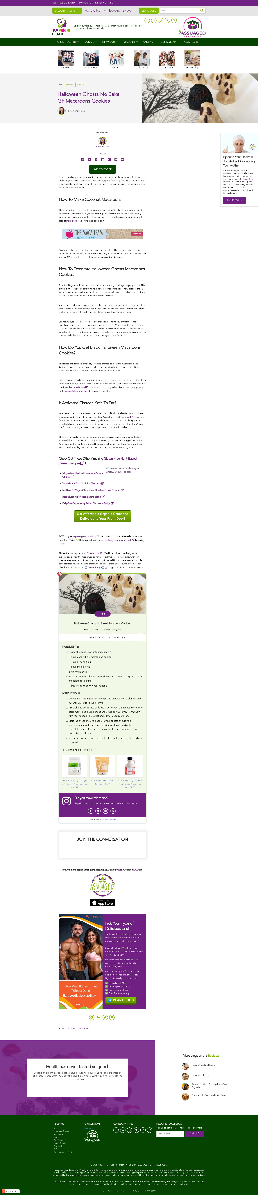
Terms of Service (120, 1191)
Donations (58, 1134)
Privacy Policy (107, 1191)
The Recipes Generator (107, 820)
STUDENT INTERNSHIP (67, 11)
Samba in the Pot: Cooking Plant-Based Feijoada (210, 1086)
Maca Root (81, 84)
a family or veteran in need (118, 540)
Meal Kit (126, 948)
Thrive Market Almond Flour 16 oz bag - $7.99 (102, 782)
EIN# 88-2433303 (150, 1191)
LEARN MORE (149, 11)
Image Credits (60, 1143)
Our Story (58, 1128)
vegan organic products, (84, 537)
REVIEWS (126, 11)
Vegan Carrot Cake (200, 1075)
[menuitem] (68, 42)
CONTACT (102, 11)
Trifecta (115, 975)
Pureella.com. (93, 553)
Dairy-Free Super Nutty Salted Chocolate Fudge (86, 503)
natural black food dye (76, 391)
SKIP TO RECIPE (102, 169)
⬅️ (95, 568)
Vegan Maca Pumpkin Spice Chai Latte (81, 483)
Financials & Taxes (61, 1131)
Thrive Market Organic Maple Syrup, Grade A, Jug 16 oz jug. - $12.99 (129, 784)
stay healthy (79, 387)
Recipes (69, 84)
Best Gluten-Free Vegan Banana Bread (81, 497)
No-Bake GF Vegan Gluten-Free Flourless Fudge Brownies (91, 490)
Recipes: (213, 1055)
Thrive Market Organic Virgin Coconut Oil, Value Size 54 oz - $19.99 (74, 784)
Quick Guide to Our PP (64, 1152)
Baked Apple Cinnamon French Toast (209, 1095)
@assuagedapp (87, 803)
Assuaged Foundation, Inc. (118, 1165)
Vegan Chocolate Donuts (203, 1065)
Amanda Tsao (78, 111)
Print (102, 614)
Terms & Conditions (135, 1191)
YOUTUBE (90, 11)
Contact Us (58, 1146)
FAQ (56, 1149)
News (56, 1137)
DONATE (115, 11)
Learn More (234, 200)
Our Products (59, 1140)
